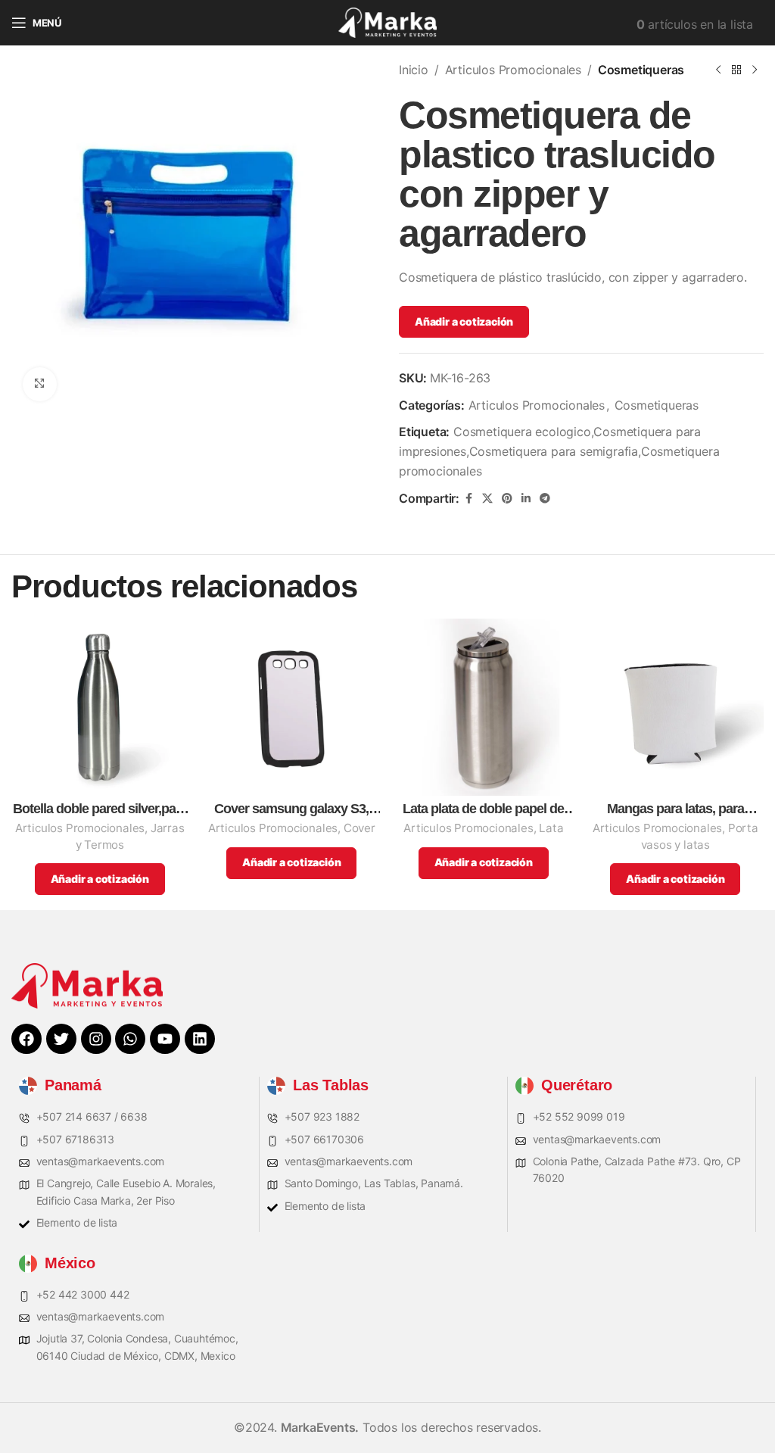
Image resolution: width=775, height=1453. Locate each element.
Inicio (413, 69)
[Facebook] (26, 1039)
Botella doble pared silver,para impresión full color (100, 809)
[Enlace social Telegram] (545, 498)
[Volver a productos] (736, 70)
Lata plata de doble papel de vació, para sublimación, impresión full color (483, 809)
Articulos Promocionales (513, 69)
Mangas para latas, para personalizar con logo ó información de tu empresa (675, 809)
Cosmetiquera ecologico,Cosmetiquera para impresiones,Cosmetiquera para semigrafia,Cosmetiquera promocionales (559, 451)
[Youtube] (165, 1039)
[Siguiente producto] (754, 70)
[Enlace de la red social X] (487, 498)
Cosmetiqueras (641, 69)
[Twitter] (61, 1039)
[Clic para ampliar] (40, 384)
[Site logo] (387, 21)
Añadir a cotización (464, 321)
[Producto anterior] (718, 70)
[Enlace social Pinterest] (507, 498)
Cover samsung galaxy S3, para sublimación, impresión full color (292, 809)
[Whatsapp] (130, 1039)
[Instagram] (96, 1039)
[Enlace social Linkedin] (526, 498)
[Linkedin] (200, 1039)
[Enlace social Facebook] (468, 498)
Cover (359, 828)
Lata (551, 828)
